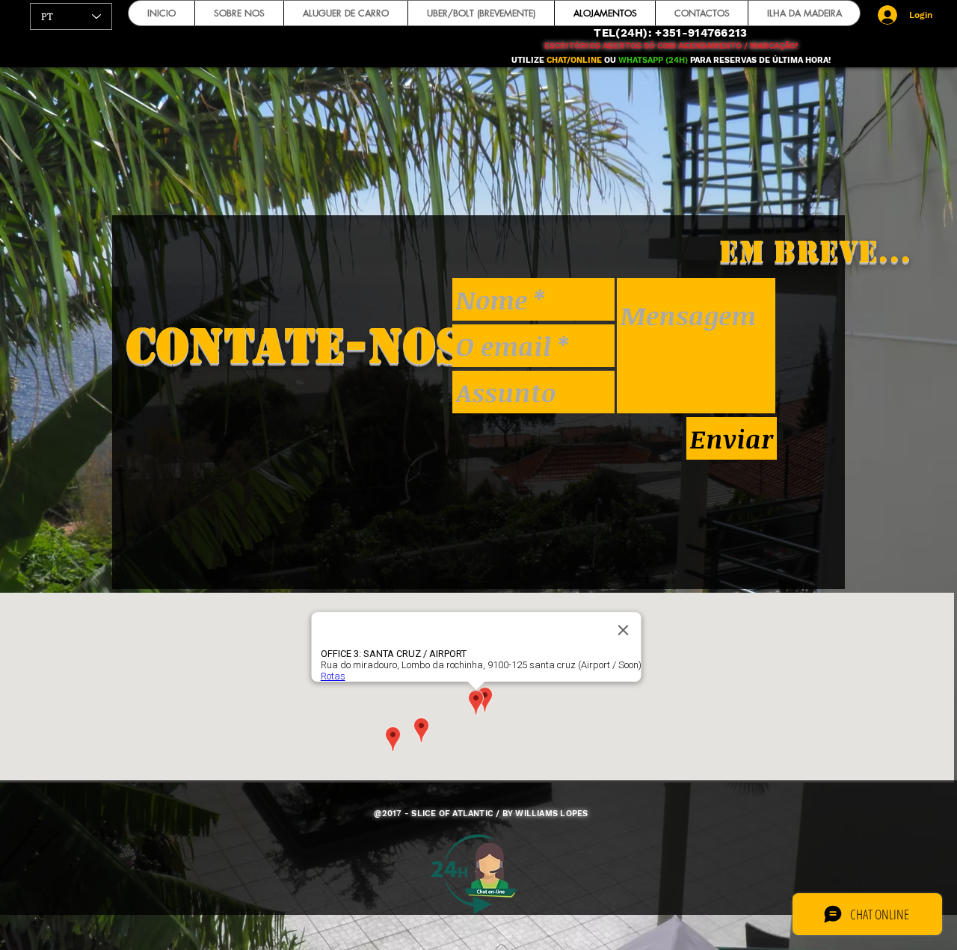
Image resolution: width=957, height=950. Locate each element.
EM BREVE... (815, 252)
